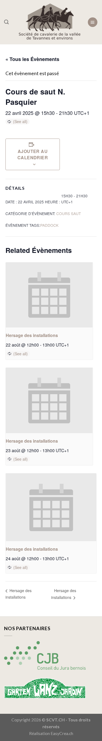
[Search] (6, 22)
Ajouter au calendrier (32, 154)
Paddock (49, 225)
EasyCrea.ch (62, 733)
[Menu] (92, 22)
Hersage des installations (32, 335)
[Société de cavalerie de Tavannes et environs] (50, 22)
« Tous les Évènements (32, 59)
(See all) (20, 121)
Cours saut (68, 213)
